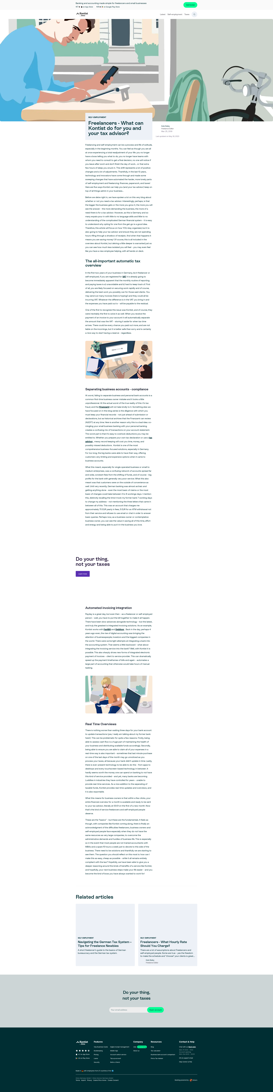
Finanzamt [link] (104, 407)
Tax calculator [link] (155, 1051)
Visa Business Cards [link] (101, 1047)
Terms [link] (78, 1080)
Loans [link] (96, 1058)
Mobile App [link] (114, 1051)
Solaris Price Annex (99, 1080)
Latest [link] (162, 14)
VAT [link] (124, 276)
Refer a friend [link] (115, 1062)
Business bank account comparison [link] (163, 1054)
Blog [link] (152, 1047)
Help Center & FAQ (185, 1062)
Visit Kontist (190, 5)
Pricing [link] (96, 1054)
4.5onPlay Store (84, 1058)
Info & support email (186, 1058)
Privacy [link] (89, 1080)
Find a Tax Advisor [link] (157, 1058)
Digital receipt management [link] (119, 1047)
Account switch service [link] (118, 1054)
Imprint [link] (83, 1080)
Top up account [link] (115, 1058)
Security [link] (96, 1062)
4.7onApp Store (84, 1054)
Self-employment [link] (175, 14)
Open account (155, 1010)
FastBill (107, 629)
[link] (82, 14)
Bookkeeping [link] (98, 1051)
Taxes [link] (186, 14)
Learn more (82, 574)
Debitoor (119, 629)
